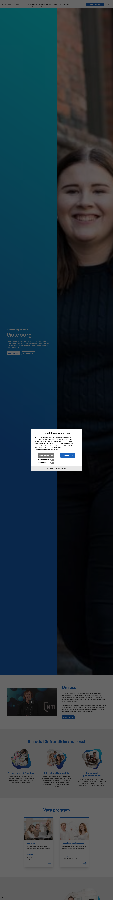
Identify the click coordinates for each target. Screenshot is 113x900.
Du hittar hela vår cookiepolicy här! (47, 450)
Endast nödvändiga (46, 455)
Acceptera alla (67, 455)
